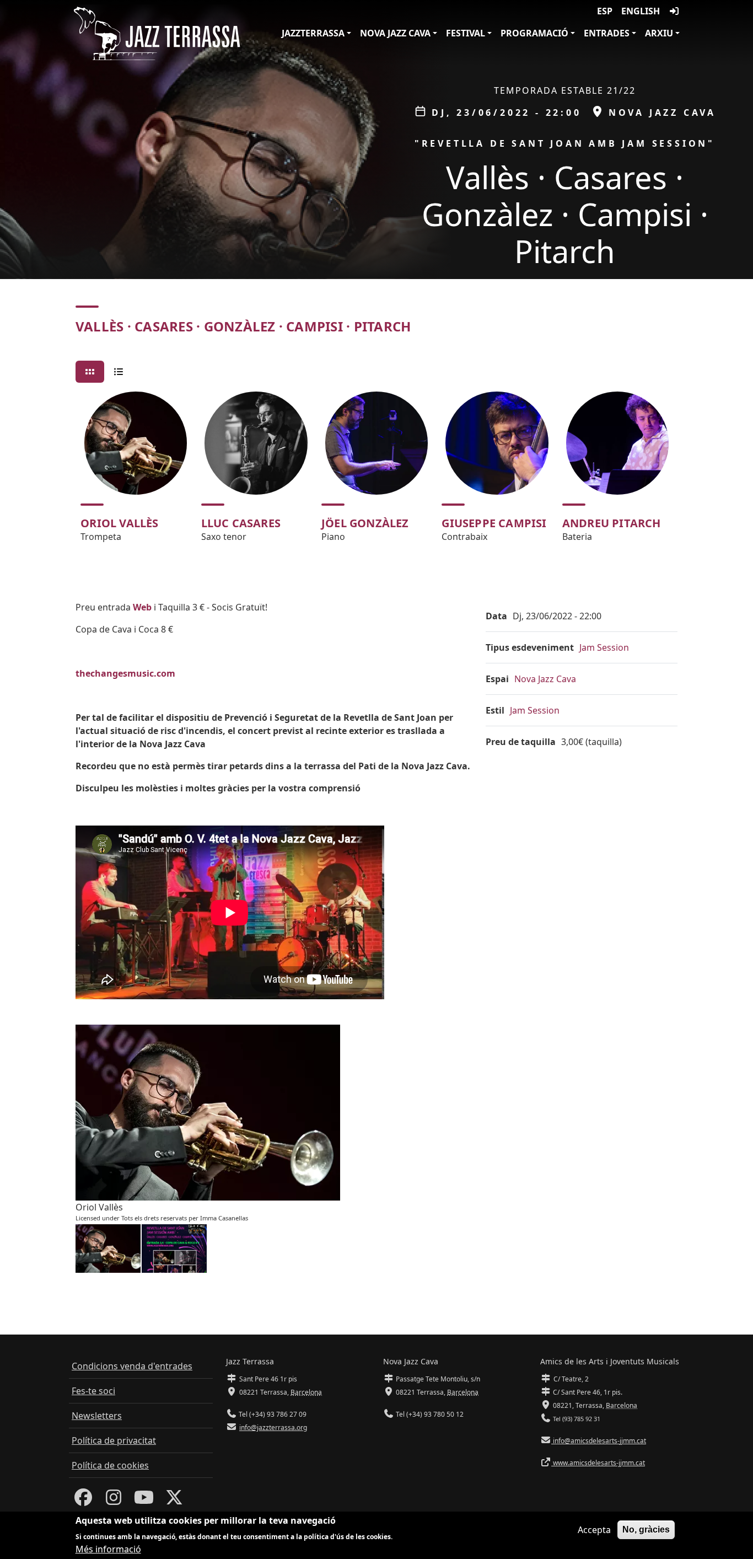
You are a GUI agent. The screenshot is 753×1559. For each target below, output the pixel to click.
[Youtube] (144, 1500)
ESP (604, 11)
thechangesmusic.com (125, 673)
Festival (465, 33)
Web (142, 607)
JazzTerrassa (313, 33)
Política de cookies (110, 1465)
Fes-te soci (93, 1391)
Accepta (594, 1530)
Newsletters (97, 1416)
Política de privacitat (114, 1440)
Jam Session (604, 647)
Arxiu (659, 33)
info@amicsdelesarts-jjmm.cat (598, 1440)
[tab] (90, 372)
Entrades (607, 33)
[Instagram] (114, 1500)
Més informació (108, 1549)
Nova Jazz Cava (395, 33)
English (640, 11)
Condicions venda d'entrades (132, 1366)
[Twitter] (174, 1500)
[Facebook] (83, 1500)
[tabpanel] (376, 471)
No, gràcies (646, 1529)
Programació (534, 33)
